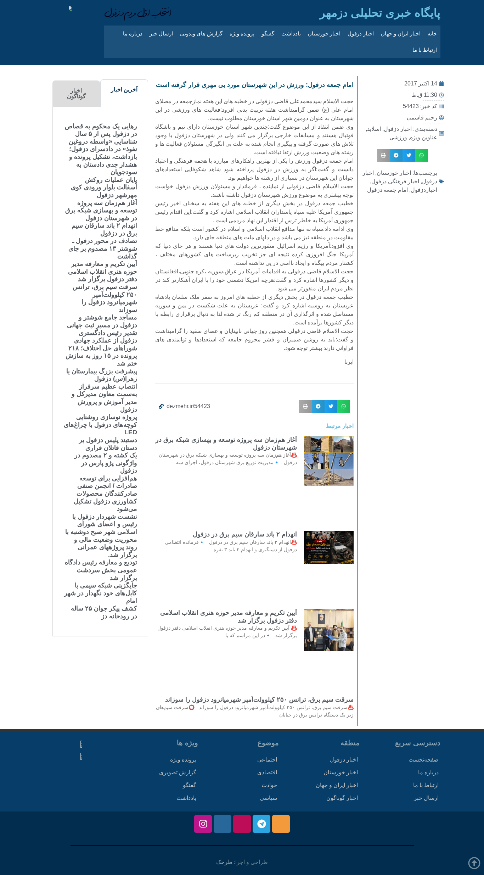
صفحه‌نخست (424, 760)
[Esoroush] (222, 824)
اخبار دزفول (361, 33)
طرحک (224, 862)
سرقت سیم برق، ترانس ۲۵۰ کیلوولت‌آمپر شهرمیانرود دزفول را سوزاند (259, 699)
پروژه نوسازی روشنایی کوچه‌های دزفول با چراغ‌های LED (100, 424)
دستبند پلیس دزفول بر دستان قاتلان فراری (108, 443)
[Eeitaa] (281, 824)
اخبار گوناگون (342, 798)
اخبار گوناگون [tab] (76, 93)
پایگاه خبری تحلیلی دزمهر (380, 12)
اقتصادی (267, 772)
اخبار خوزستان (324, 33)
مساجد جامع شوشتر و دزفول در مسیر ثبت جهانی (102, 321)
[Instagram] (203, 824)
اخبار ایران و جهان (401, 33)
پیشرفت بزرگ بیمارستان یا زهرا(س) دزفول (101, 375)
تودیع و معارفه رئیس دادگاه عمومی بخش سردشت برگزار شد (101, 570)
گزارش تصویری (177, 772)
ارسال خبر (161, 33)
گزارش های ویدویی (201, 33)
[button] (421, 155)
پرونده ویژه (242, 33)
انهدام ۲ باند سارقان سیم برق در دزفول (245, 534)
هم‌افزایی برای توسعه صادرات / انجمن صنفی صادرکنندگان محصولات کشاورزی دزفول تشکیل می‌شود (105, 493)
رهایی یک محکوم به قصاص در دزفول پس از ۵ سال (101, 130)
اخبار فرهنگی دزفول (395, 181)
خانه (432, 33)
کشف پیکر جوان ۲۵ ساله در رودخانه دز (104, 612)
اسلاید (374, 129)
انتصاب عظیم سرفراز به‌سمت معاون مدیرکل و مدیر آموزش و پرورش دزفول (104, 398)
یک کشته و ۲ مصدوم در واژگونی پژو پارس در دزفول (105, 463)
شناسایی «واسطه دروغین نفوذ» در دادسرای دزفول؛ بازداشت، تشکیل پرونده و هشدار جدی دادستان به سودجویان (103, 156)
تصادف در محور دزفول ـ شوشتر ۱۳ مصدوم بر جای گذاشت (102, 248)
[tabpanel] (100, 371)
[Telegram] (261, 824)
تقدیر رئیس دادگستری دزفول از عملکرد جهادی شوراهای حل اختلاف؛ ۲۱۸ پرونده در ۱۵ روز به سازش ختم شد (101, 348)
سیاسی (268, 798)
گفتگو (267, 33)
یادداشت (291, 33)
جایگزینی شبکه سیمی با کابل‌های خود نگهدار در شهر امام (100, 593)
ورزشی (398, 137)
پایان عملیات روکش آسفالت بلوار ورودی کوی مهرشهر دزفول (104, 187)
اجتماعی (267, 760)
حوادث (269, 785)
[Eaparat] (242, 824)
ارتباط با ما (424, 50)
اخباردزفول (424, 190)
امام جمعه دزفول (387, 190)
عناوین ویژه (423, 137)
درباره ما (132, 33)
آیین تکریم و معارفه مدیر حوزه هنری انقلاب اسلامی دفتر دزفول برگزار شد (102, 271)
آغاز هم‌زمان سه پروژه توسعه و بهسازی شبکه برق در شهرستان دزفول (101, 210)
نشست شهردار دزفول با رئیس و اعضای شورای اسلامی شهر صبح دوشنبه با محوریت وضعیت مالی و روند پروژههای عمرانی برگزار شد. (101, 535)
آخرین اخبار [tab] (124, 90)
